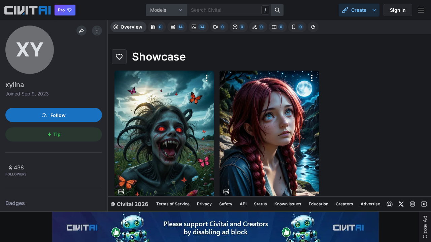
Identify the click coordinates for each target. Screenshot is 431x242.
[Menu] (421, 10)
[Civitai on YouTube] (424, 204)
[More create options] (374, 10)
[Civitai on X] (401, 204)
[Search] (277, 10)
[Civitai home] (27, 10)
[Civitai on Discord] (389, 204)
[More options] (206, 78)
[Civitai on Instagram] (412, 204)
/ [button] (265, 9)
